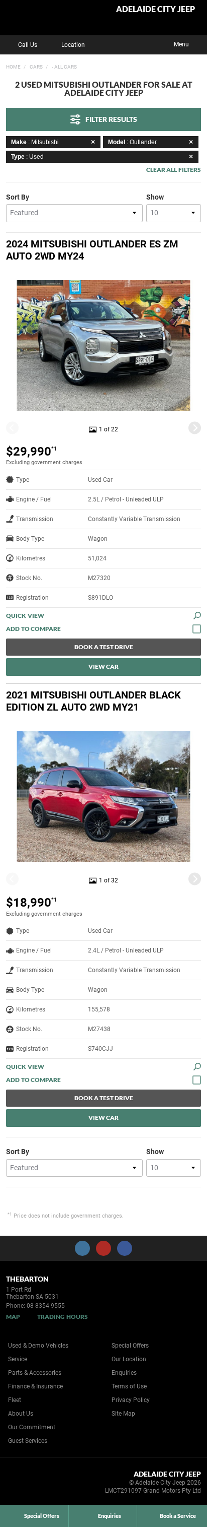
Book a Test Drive (103, 647)
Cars (36, 67)
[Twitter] (14, 65)
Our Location (129, 1359)
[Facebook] (4, 65)
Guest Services (27, 1440)
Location (73, 44)
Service (17, 1359)
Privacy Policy (131, 1400)
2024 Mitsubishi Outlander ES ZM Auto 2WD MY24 (92, 250)
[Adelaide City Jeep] (32, 18)
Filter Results (111, 119)
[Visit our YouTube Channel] (103, 1248)
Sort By (17, 197)
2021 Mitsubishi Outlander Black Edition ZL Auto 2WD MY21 (93, 701)
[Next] (194, 427)
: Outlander (132, 142)
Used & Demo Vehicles (38, 1345)
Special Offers (130, 1345)
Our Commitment (31, 1427)
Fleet (14, 1400)
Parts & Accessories (34, 1372)
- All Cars (64, 67)
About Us (20, 1413)
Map (13, 1316)
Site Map (123, 1413)
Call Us (27, 44)
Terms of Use (129, 1386)
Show (155, 197)
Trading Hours (62, 1316)
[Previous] (12, 427)
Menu (181, 44)
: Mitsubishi (35, 142)
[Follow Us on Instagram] (82, 1248)
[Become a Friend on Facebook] (124, 1248)
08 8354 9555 (46, 1305)
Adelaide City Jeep (155, 9)
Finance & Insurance (35, 1386)
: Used (27, 156)
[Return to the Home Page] (24, 1484)
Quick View (25, 615)
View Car (103, 666)
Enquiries (124, 1372)
